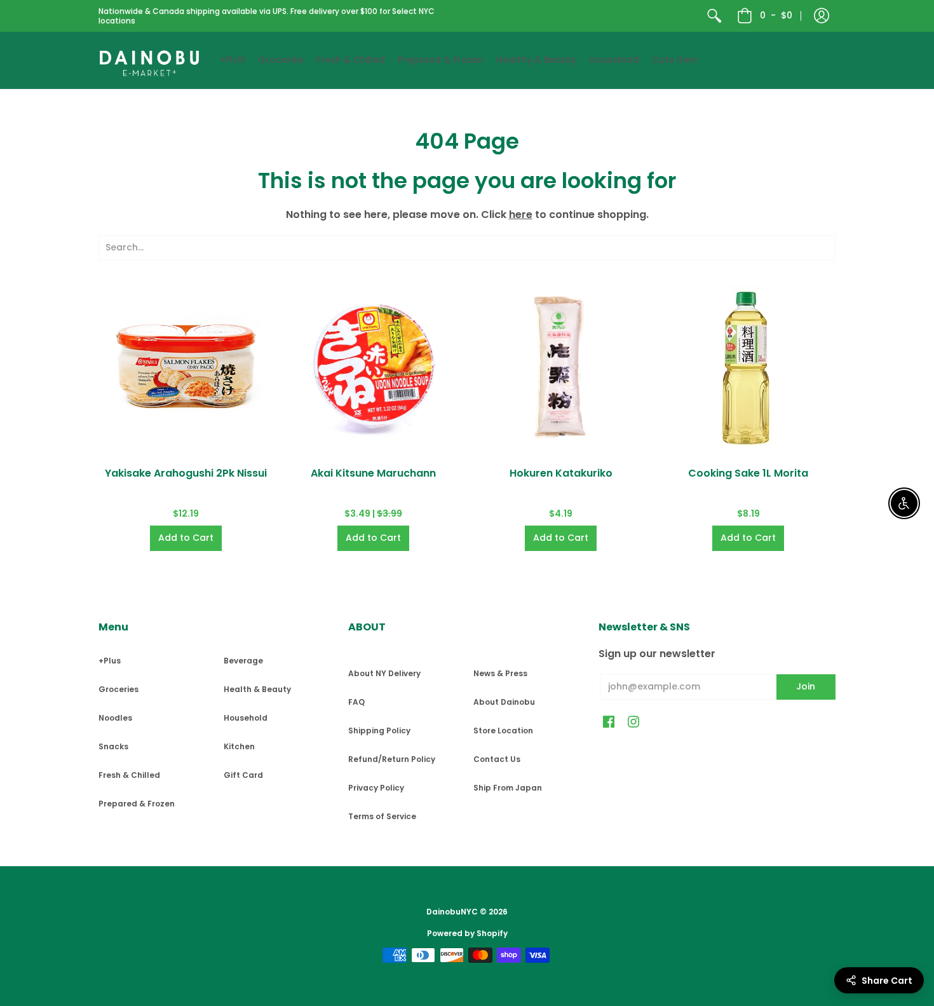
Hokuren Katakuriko (561, 473)
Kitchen (239, 746)
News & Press (500, 673)
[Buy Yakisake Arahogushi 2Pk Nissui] (185, 367)
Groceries (118, 689)
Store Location (503, 730)
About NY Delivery (384, 673)
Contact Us (496, 759)
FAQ (356, 702)
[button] (821, 16)
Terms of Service (382, 816)
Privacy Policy (376, 787)
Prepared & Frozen (136, 803)
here (520, 214)
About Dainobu (504, 702)
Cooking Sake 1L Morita (748, 473)
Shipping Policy (379, 730)
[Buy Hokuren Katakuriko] (560, 367)
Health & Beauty (257, 689)
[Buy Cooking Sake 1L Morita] (748, 367)
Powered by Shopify (467, 933)
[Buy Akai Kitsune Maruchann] (373, 367)
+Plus (109, 660)
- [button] (776, 15)
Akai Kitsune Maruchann (373, 473)
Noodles (115, 717)
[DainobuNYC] (149, 60)
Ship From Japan (507, 787)
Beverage (243, 660)
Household (245, 717)
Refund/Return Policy (391, 759)
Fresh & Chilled (129, 775)
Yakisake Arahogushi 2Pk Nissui (186, 473)
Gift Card (243, 775)
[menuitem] (714, 16)
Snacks (113, 746)
